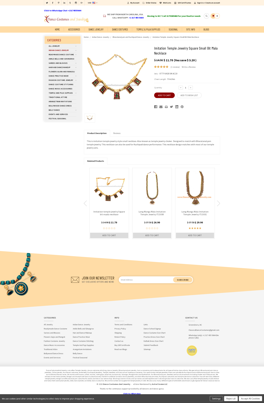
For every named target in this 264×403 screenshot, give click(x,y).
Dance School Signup (152, 328)
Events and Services (58, 114)
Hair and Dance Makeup (59, 67)
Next (218, 203)
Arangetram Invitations (60, 101)
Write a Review (189, 67)
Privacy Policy (120, 328)
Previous (85, 203)
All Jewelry (54, 46)
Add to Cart (109, 235)
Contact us (119, 341)
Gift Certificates (184, 3)
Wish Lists (167, 3)
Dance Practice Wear (58, 76)
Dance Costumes (120, 29)
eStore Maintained (141, 384)
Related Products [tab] (95, 161)
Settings (216, 398)
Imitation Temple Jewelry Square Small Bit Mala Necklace (176, 37)
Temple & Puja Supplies (148, 29)
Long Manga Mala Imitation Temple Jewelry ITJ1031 (195, 213)
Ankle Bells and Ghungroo (61, 59)
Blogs (206, 29)
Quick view (109, 187)
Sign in (200, 3)
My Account (134, 3)
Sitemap (147, 349)
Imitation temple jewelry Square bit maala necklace (109, 213)
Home (57, 29)
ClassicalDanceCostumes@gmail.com (204, 330)
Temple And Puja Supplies (61, 93)
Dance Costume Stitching (61, 84)
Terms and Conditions (123, 324)
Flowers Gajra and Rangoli (62, 71)
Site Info (190, 29)
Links (146, 324)
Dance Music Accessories (60, 88)
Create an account (212, 3)
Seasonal (173, 29)
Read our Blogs (121, 349)
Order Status (151, 3)
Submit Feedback (151, 345)
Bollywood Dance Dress (60, 106)
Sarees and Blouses (58, 63)
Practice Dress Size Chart (154, 337)
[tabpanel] (109, 203)
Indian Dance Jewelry (59, 50)
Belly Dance (54, 110)
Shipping (118, 333)
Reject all (231, 398)
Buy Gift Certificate (122, 345)
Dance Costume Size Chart (154, 333)
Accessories (74, 29)
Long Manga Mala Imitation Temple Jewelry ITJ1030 (152, 213)
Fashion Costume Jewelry (61, 80)
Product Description (97, 133)
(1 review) (175, 67)
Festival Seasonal (57, 118)
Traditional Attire (58, 97)
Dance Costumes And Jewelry (116, 384)
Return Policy (120, 337)
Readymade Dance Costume (61, 54)
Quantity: (158, 87)
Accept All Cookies (250, 398)
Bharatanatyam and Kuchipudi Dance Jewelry (131, 37)
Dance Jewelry (96, 29)
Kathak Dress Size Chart (153, 341)
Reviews (117, 133)
